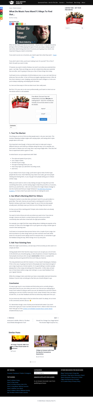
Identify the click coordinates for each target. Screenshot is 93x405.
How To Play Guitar (12, 382)
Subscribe (43, 119)
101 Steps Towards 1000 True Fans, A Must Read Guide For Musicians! (20, 346)
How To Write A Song (13, 380)
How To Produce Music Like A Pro (17, 384)
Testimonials (68, 373)
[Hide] (0, 20)
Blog (62, 373)
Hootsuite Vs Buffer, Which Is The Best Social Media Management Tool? (18, 320)
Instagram (28, 373)
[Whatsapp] (19, 24)
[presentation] (20, 338)
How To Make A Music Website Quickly (18, 390)
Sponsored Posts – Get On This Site (48, 2)
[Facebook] (10, 24)
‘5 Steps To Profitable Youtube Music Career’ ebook (37, 308)
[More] (22, 24)
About (83, 2)
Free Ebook (69, 2)
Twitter (22, 373)
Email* (43, 114)
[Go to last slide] (11, 348)
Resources (75, 377)
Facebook (16, 373)
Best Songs (77, 2)
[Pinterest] (1, 11)
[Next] (55, 348)
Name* (43, 108)
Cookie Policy (67, 381)
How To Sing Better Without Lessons (17, 386)
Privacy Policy (76, 381)
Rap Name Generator (74, 375)
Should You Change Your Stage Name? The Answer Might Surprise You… (47, 320)
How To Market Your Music (15, 388)
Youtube (9, 373)
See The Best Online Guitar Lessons (17, 392)
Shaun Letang (14, 17)
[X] (17, 24)
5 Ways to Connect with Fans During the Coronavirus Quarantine (45, 352)
